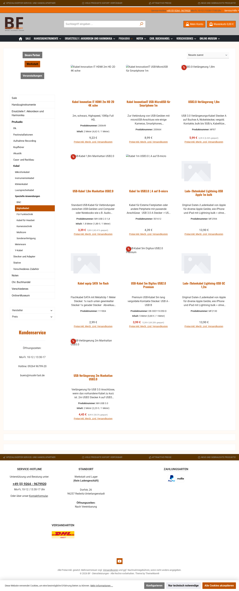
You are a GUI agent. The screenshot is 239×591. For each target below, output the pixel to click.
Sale (14, 98)
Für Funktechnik (25, 214)
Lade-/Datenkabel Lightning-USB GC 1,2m (204, 285)
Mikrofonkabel (22, 172)
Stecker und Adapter (24, 256)
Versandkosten (110, 570)
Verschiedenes (20, 288)
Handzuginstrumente (24, 104)
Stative (17, 262)
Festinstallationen (23, 134)
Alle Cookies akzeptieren (219, 585)
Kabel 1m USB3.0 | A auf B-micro (148, 191)
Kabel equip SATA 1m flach (93, 283)
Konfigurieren (154, 585)
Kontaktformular (38, 495)
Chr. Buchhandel (21, 282)
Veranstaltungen (32, 75)
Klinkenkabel (21, 184)
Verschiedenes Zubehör (26, 269)
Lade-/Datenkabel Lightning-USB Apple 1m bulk (204, 193)
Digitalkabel (23, 208)
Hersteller (17, 310)
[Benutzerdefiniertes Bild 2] (180, 478)
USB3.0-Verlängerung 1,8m (203, 102)
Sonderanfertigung (26, 238)
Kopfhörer (18, 147)
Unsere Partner (32, 55)
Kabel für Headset (26, 220)
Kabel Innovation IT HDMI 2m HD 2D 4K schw (93, 103)
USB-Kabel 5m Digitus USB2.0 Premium (148, 285)
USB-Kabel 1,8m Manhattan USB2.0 (93, 191)
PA (14, 128)
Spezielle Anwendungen (27, 196)
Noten (15, 275)
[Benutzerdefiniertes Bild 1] (171, 478)
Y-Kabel (19, 250)
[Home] (20, 38)
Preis (15, 316)
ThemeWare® (152, 573)
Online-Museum (21, 295)
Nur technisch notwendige (183, 585)
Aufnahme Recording (24, 140)
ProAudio (17, 121)
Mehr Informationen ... (101, 585)
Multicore (21, 232)
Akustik (17, 153)
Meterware (20, 244)
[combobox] (101, 24)
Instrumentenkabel (24, 178)
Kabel (16, 165)
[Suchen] (141, 24)
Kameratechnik (24, 226)
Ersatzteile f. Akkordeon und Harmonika (28, 113)
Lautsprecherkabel (24, 190)
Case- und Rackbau (23, 159)
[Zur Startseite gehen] (15, 24)
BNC (19, 202)
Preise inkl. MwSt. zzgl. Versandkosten (93, 142)
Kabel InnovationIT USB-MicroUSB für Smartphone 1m (148, 103)
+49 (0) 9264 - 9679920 (178, 10)
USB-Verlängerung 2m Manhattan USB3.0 (93, 377)
